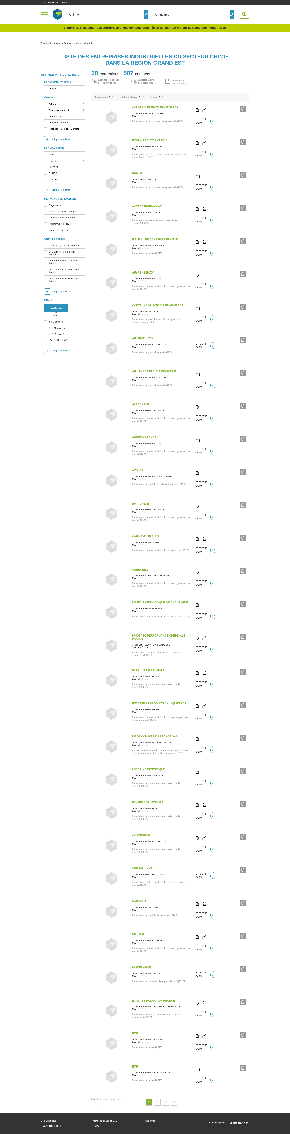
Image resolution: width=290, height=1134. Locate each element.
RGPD (96, 1126)
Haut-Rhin (54, 179)
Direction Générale (58, 122)
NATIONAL (56, 308)
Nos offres (150, 1121)
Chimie (52, 88)
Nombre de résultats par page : (109, 1099)
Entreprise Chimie (62, 43)
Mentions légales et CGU (105, 1121)
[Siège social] (197, 110)
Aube (51, 154)
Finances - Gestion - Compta (64, 128)
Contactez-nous (48, 1121)
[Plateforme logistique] (204, 673)
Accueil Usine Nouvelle (55, 2)
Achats (52, 104)
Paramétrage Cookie (51, 1126)
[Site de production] (204, 110)
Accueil (45, 43)
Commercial (55, 116)
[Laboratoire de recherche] (204, 209)
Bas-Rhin (53, 161)
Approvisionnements (59, 110)
